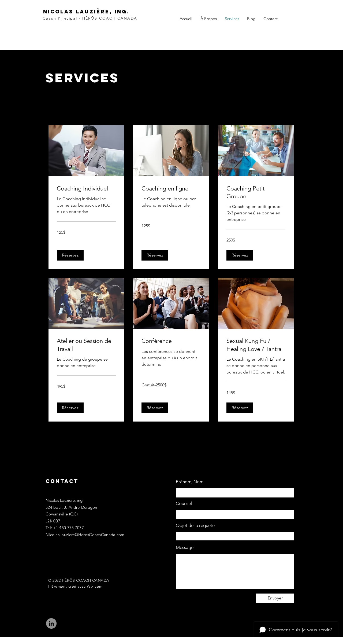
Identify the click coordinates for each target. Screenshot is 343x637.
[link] (86, 188)
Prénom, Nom (189, 481)
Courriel (184, 503)
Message (184, 547)
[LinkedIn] (51, 623)
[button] (70, 255)
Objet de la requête (195, 525)
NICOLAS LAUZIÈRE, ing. (86, 11)
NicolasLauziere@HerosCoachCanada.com (85, 534)
